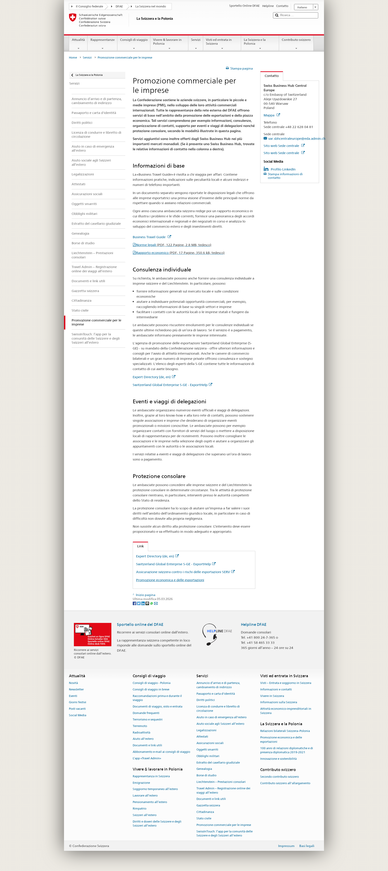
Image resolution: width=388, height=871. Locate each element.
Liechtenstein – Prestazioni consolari (221, 782)
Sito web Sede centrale (282, 146)
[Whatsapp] (152, 603)
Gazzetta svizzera (208, 805)
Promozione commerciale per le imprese (223, 825)
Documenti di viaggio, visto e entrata (157, 706)
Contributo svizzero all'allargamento (285, 783)
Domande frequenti (146, 713)
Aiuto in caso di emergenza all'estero (221, 717)
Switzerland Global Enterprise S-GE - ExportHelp (170, 385)
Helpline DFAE (254, 624)
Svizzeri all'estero (145, 815)
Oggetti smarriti (207, 749)
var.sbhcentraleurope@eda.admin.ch (296, 138)
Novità (73, 683)
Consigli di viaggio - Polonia (151, 683)
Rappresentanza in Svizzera (151, 776)
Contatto (269, 76)
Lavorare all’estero (145, 795)
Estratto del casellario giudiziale (218, 762)
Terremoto (140, 726)
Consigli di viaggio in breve (151, 689)
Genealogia (204, 769)
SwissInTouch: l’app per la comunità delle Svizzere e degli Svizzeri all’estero (224, 833)
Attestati (202, 736)
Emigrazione (141, 782)
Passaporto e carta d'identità (215, 693)
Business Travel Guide (149, 237)
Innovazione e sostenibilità (278, 758)
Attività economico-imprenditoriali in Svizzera (285, 711)
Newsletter (76, 689)
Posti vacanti (77, 709)
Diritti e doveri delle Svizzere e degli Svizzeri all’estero (157, 823)
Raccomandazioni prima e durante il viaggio (157, 698)
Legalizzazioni (206, 730)
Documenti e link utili (147, 745)
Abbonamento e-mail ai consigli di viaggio (161, 751)
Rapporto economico (180, 253)
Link (138, 546)
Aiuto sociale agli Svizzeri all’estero (220, 723)
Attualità (78, 39)
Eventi (73, 696)
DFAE (119, 6)
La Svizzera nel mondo (150, 6)
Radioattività (141, 732)
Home (73, 57)
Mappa (269, 115)
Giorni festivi (77, 702)
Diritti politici (205, 700)
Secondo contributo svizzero (279, 777)
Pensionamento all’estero (150, 802)
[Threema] (148, 603)
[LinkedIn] (143, 603)
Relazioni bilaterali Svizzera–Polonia (285, 731)
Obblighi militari (207, 756)
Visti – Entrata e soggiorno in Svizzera (285, 683)
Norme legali (173, 245)
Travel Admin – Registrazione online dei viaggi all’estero (223, 790)
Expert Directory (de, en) (152, 377)
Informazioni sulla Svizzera (278, 702)
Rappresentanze (102, 39)
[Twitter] (139, 603)
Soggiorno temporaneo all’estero (155, 789)
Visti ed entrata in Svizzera (219, 41)
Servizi (196, 39)
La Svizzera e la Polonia (255, 41)
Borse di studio (206, 775)
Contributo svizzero (296, 39)
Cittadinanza (205, 812)
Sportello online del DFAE (140, 624)
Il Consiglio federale (89, 6)
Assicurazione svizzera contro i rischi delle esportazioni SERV (183, 572)
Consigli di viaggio (134, 39)
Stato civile (203, 818)
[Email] (156, 603)
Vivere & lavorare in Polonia (167, 41)
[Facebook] (135, 603)
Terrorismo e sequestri (148, 719)
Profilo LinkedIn (283, 169)
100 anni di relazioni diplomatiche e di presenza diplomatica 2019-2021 (286, 750)
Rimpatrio (139, 808)
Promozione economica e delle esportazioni (170, 580)
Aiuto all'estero (143, 739)
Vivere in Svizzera (272, 696)
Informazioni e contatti (276, 689)
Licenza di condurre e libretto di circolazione (218, 709)
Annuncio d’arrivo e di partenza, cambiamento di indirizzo (218, 685)
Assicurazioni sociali (210, 743)
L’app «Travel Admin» (147, 758)
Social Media (77, 715)
